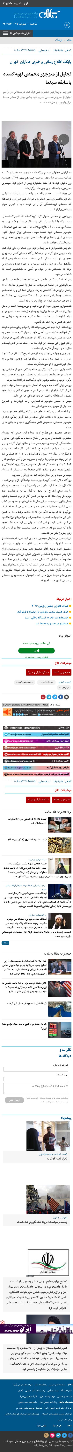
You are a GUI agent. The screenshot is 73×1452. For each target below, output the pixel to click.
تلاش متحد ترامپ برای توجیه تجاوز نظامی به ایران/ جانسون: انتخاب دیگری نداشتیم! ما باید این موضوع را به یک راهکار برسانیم (24, 987)
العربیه (17, 3)
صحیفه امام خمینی (57, 1385)
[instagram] (46, 1435)
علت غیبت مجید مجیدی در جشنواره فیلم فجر (43, 611)
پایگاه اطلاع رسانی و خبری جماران (29, 1441)
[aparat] (52, 1435)
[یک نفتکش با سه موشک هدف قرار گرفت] (59, 1009)
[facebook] (70, 1435)
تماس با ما (41, 1426)
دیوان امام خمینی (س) (23, 1385)
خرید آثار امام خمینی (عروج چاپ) (58, 1408)
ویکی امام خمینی (65, 1420)
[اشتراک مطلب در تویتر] (54, 697)
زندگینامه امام (41, 1385)
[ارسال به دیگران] (66, 697)
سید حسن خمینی (64, 1396)
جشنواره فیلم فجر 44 (24, 682)
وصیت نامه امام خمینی (35, 1391)
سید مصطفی (52, 1391)
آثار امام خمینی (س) (28, 1396)
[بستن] (2, 1322)
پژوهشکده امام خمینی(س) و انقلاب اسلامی (22, 1414)
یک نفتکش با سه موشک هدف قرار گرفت (27, 1004)
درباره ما (57, 1426)
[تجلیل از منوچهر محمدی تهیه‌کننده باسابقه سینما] (36, 144)
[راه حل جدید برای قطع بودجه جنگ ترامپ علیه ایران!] (59, 1030)
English (7, 3)
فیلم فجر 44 (64, 687)
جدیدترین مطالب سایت (57, 953)
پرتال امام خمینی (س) (48, 1402)
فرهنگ (58, 40)
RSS (70, 1426)
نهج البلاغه (50, 1396)
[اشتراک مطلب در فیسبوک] (60, 697)
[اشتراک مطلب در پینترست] (43, 697)
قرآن (41, 1396)
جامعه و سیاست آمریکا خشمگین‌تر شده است (42, 1222)
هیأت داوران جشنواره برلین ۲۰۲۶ (50, 606)
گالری (20, 1391)
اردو (26, 3)
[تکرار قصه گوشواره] (36, 1136)
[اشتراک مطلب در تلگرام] (49, 697)
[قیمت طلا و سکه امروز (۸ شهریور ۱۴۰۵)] (59, 845)
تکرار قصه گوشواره (57, 1158)
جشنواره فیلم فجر (46, 682)
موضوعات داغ (63, 663)
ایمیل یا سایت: (62, 1075)
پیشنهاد (66, 1118)
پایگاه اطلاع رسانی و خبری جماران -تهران (40, 62)
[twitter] (64, 1435)
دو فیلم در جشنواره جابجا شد (52, 623)
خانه (69, 40)
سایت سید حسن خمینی (27, 1402)
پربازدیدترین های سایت (58, 811)
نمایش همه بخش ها (20, 33)
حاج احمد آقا (66, 1391)
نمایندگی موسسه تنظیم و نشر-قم (29, 1408)
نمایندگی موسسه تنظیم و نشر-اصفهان (57, 1414)
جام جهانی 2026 (62, 672)
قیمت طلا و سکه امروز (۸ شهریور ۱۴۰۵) (27, 839)
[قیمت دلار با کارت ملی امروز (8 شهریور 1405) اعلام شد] (59, 825)
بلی (35, 651)
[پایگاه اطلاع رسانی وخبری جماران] (36, 13)
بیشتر (5, 943)
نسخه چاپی (44, 50)
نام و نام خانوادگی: (60, 1065)
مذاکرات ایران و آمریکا (38, 672)
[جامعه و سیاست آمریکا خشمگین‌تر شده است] (36, 1199)
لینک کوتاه (55, 705)
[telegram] (58, 1435)
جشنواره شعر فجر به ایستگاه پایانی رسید (47, 617)
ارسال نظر (14, 1100)
